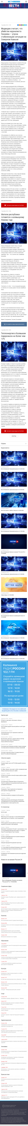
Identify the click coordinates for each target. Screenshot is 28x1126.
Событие (10, 718)
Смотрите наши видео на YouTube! (15, 205)
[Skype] (24, 25)
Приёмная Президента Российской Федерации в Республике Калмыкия (14, 710)
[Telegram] (26, 25)
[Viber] (21, 25)
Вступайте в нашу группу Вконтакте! (15, 324)
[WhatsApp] (23, 25)
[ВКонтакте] (18, 25)
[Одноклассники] (19, 25)
